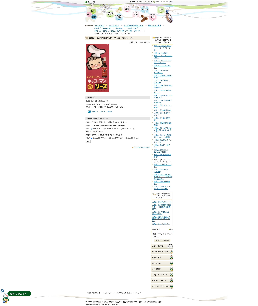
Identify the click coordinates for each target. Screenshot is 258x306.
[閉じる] (2, 291)
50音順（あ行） (133, 28)
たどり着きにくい (132, 138)
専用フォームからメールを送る (102, 111)
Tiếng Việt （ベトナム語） (160, 274)
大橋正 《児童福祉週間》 (162, 110)
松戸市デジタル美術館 (102, 28)
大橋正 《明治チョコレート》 (161, 202)
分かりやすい (97, 128)
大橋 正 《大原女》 (161, 53)
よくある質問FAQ (157, 246)
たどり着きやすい (99, 138)
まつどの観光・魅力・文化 (133, 25)
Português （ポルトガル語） (161, 286)
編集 (171, 229)
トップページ (99, 25)
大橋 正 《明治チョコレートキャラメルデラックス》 (162, 48)
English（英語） (157, 257)
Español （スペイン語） (159, 280)
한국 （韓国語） (157, 269)
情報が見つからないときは (160, 252)
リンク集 (138, 293)
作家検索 (119, 28)
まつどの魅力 (114, 25)
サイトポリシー (108, 293)
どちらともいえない (112, 128)
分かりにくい (127, 128)
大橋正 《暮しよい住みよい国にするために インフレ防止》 (162, 130)
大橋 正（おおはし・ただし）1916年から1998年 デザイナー (118, 31)
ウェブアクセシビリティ (124, 293)
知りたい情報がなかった (94, 131)
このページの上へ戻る (142, 147)
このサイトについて (93, 293)
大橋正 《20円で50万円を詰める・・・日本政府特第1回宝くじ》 (163, 177)
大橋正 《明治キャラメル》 (161, 224)
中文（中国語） (156, 263)
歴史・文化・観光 (154, 25)
